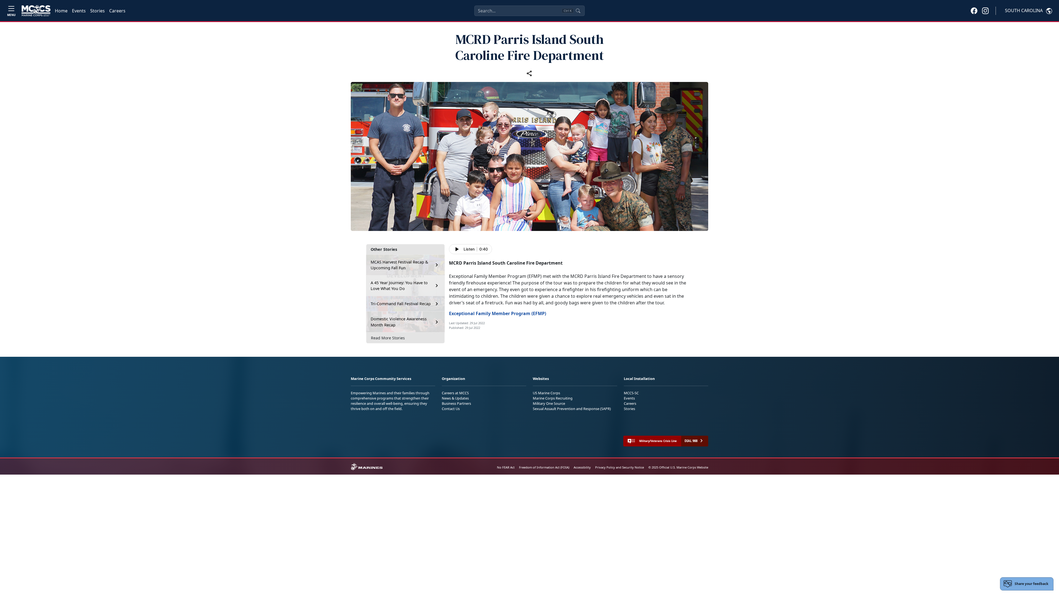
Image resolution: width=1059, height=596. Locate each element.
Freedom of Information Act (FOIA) (544, 467)
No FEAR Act (506, 467)
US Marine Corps (546, 392)
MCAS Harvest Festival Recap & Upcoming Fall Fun (399, 265)
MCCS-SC (631, 392)
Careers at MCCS (455, 392)
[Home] (36, 11)
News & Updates (455, 398)
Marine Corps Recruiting (553, 398)
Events (79, 11)
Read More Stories (388, 337)
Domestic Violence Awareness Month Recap (399, 322)
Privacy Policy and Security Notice (619, 467)
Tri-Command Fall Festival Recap (401, 303)
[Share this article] (529, 73)
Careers (117, 11)
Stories (97, 11)
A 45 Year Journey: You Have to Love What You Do (399, 285)
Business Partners (456, 403)
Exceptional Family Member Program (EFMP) (497, 313)
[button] (974, 10)
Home (61, 11)
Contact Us (451, 408)
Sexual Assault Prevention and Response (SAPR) (572, 408)
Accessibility (582, 467)
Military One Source (549, 403)
